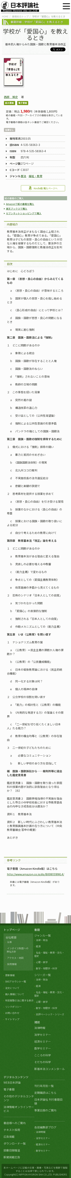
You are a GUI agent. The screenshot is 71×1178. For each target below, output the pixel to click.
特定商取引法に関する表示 (19, 1000)
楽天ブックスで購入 (16, 208)
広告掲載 (9, 1137)
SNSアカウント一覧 (15, 981)
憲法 (23, 176)
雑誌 (37, 1022)
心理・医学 (42, 962)
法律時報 (39, 1028)
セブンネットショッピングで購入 (23, 213)
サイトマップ (12, 1019)
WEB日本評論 (12, 1082)
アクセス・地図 (15, 957)
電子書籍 (9, 1089)
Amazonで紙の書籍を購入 (20, 204)
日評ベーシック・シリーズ (50, 1014)
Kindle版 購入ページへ (46, 188)
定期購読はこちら (45, 1093)
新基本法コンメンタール (49, 1069)
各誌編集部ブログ (45, 1127)
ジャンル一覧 (42, 935)
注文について (12, 987)
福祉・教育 (35, 176)
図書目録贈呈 (12, 1150)
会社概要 (11, 937)
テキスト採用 (12, 1130)
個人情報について (14, 994)
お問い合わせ (12, 1012)
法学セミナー (42, 1035)
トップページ (12, 930)
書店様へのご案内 (15, 1123)
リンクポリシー (13, 1006)
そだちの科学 (42, 1062)
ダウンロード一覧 (15, 1143)
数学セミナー (42, 1048)
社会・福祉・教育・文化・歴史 (49, 954)
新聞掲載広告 (12, 1157)
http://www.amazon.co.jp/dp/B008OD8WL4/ (35, 874)
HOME (5, 16)
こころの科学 (42, 1055)
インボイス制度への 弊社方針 (17, 950)
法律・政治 (42, 940)
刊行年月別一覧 (44, 1086)
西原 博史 (11, 97)
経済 (38, 946)
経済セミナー (42, 1041)
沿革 (9, 942)
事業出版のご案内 (45, 1110)
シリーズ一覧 (42, 975)
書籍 (37, 930)
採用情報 (12, 964)
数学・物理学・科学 (46, 968)
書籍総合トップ (20, 16)
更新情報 (10, 975)
